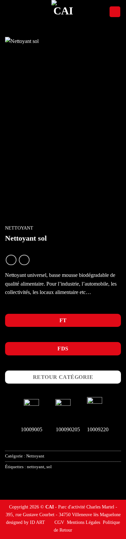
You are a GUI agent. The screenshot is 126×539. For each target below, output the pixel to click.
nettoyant (35, 466)
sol (49, 466)
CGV (59, 522)
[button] (9, 11)
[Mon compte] (115, 11)
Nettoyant (19, 228)
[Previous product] (24, 260)
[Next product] (11, 260)
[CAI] (63, 11)
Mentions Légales (83, 522)
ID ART (37, 522)
